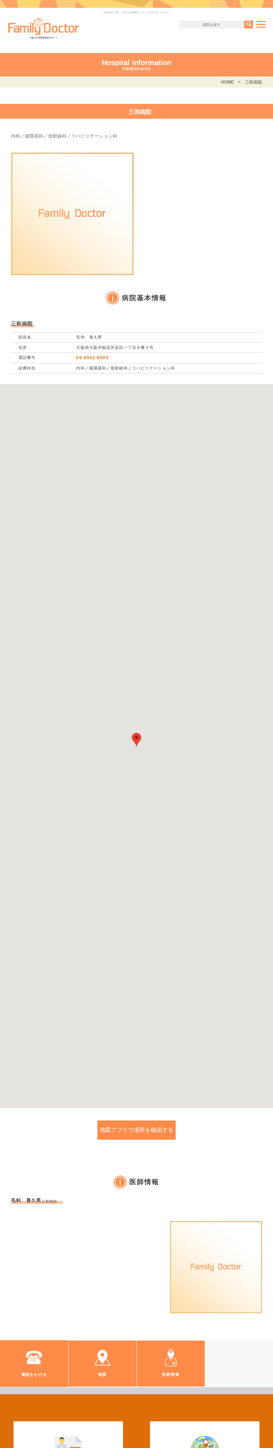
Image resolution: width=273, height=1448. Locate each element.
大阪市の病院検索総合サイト (44, 38)
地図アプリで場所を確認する (136, 1130)
